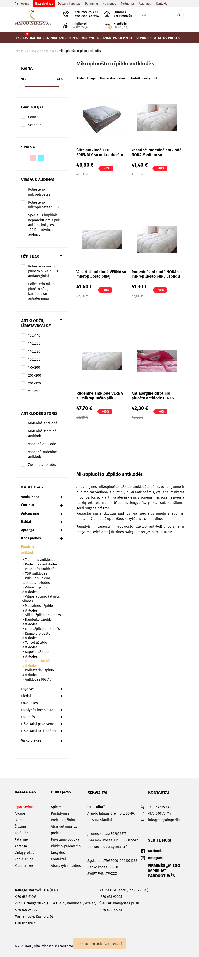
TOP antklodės (36, 574)
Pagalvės (28, 689)
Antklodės (28, 553)
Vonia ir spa (30, 497)
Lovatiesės (29, 703)
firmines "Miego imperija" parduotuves (141, 532)
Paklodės (28, 717)
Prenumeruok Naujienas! (99, 943)
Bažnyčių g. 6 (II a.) (36, 890)
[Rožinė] (33, 158)
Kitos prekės (31, 538)
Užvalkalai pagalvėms (38, 724)
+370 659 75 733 (85, 12)
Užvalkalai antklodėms (38, 731)
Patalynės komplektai (37, 710)
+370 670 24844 (26, 910)
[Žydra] (41, 158)
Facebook (155, 851)
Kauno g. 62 (34, 916)
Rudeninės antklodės (41, 564)
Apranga (27, 530)
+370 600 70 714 (86, 16)
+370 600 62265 (111, 910)
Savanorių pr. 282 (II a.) (124, 890)
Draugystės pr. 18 (119, 903)
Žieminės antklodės (40, 560)
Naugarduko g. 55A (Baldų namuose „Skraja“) (55, 903)
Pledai (26, 696)
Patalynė (27, 546)
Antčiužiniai (30, 513)
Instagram (155, 858)
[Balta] (25, 158)
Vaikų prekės (31, 740)
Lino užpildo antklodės (42, 629)
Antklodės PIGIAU (38, 679)
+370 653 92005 (111, 897)
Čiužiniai (27, 505)
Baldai (26, 522)
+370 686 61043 (26, 897)
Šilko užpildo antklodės (43, 615)
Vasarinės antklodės (40, 569)
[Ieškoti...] (178, 15)
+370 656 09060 (26, 923)
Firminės (123, 13)
